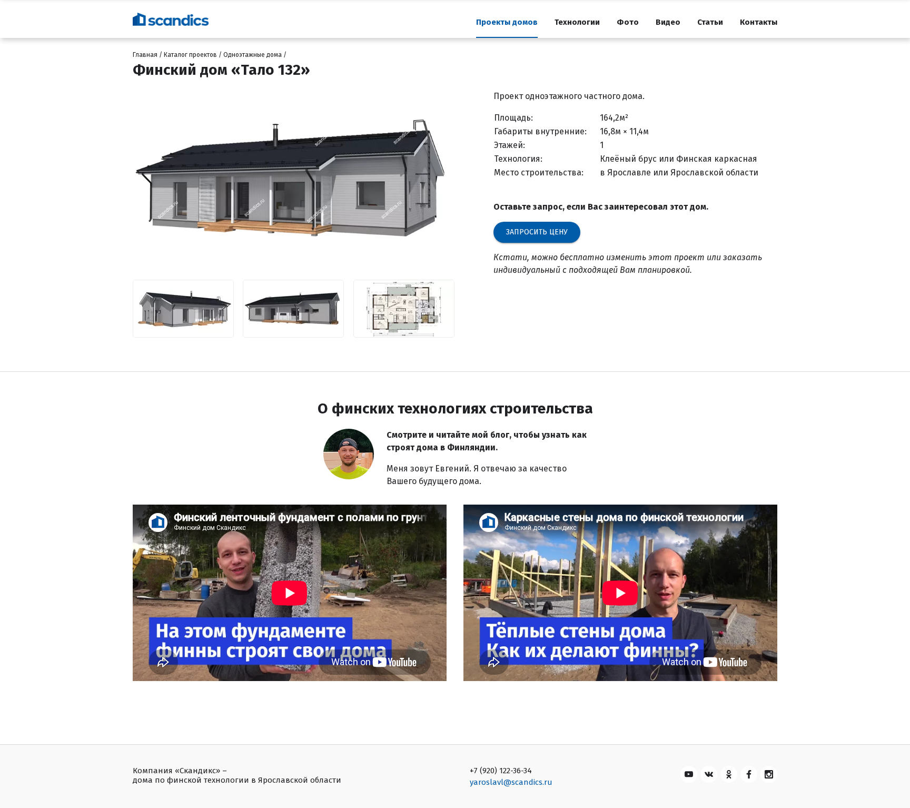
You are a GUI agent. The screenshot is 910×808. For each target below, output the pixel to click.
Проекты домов (507, 22)
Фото (628, 22)
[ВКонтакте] (708, 774)
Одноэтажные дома (252, 54)
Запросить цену (537, 232)
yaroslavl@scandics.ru (511, 782)
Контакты (758, 22)
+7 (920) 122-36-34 (501, 770)
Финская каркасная (716, 159)
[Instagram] (768, 774)
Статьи (710, 22)
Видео (668, 22)
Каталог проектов (190, 54)
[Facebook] (748, 774)
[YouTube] (688, 774)
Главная (145, 54)
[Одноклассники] (728, 774)
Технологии (577, 22)
